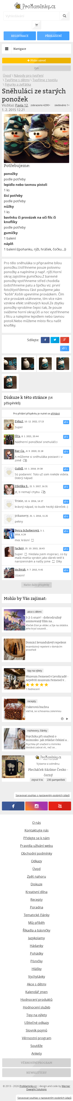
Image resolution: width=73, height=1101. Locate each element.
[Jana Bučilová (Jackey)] (9, 551)
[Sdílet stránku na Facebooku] (45, 340)
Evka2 (19, 421)
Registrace (20, 36)
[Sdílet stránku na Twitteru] (54, 340)
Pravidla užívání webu (36, 845)
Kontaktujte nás (37, 830)
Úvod (7, 75)
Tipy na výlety (36, 1015)
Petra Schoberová (27, 530)
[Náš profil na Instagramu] (36, 806)
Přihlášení (53, 36)
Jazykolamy (36, 938)
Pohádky (36, 953)
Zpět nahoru (36, 876)
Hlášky (37, 969)
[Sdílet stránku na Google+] (64, 340)
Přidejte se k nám (36, 838)
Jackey (19, 548)
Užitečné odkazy (36, 1022)
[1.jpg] (36, 138)
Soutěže (36, 1046)
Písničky (36, 961)
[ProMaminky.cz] (36, 7)
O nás (36, 822)
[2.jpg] (10, 363)
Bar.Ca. (20, 451)
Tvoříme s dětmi (17, 80)
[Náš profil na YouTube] (60, 806)
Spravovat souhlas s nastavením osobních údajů (44, 1097)
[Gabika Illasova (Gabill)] (9, 472)
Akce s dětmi (36, 984)
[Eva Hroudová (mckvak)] (9, 573)
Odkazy (36, 861)
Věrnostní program (36, 1038)
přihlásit (55, 413)
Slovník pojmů (36, 1030)
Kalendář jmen (36, 992)
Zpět (36, 68)
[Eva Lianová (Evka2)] (9, 425)
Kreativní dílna (36, 892)
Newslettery (36, 1072)
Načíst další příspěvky (36, 585)
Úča (17, 436)
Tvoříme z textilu (45, 80)
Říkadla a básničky (36, 930)
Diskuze (36, 884)
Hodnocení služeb (36, 1007)
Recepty (36, 899)
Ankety (36, 1053)
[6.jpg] (10, 382)
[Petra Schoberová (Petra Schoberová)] (9, 534)
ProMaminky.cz (28, 1086)
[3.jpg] (27, 363)
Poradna (36, 907)
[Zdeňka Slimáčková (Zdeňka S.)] (9, 489)
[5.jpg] (62, 363)
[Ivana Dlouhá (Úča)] (9, 439)
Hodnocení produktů (36, 999)
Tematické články (36, 915)
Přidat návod (37, 60)
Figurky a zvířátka (18, 84)
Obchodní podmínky (36, 853)
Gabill (19, 468)
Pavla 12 (21, 105)
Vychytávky (36, 976)
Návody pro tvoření (28, 75)
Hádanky (36, 945)
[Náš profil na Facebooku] (13, 806)
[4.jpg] (45, 363)
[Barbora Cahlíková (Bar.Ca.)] (9, 454)
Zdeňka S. (21, 486)
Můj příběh (36, 922)
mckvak (20, 569)
